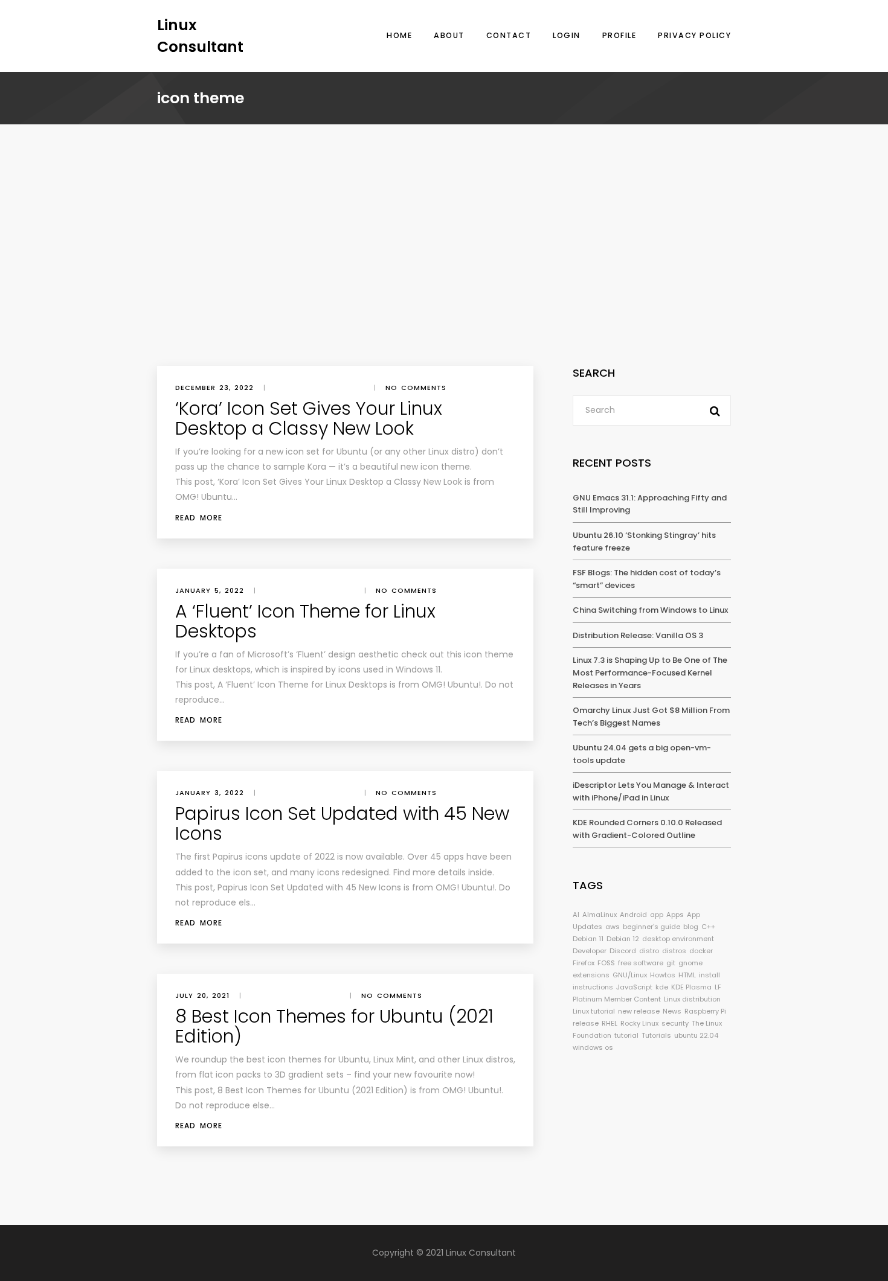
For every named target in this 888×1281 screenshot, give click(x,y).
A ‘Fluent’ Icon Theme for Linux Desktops (305, 621)
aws (612, 926)
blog (690, 926)
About (449, 35)
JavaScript (634, 987)
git (670, 963)
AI (576, 914)
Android (633, 914)
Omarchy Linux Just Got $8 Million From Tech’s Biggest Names (651, 716)
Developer (589, 951)
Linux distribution (692, 999)
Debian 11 (588, 939)
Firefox (583, 963)
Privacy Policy (694, 35)
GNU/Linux (630, 975)
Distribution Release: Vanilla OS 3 (638, 635)
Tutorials (656, 1035)
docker (701, 951)
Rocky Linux (639, 1023)
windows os (593, 1047)
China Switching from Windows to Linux (650, 610)
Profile (619, 35)
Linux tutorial (594, 1011)
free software (640, 963)
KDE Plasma (691, 987)
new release (639, 1011)
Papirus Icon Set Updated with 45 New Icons (342, 823)
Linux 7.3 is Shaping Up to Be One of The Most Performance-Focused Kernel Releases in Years (650, 672)
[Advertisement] (444, 275)
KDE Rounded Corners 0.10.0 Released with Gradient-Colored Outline (647, 829)
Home (399, 35)
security (675, 1023)
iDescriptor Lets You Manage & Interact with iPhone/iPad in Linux (651, 791)
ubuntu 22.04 (696, 1035)
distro (649, 951)
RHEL (609, 1023)
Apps (675, 914)
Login (567, 35)
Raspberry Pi (705, 1011)
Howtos (662, 975)
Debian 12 (622, 939)
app (656, 914)
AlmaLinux (599, 914)
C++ (708, 926)
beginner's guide (651, 926)
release (586, 1023)
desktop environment (678, 939)
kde (661, 987)
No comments (415, 387)
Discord (623, 951)
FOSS (606, 963)
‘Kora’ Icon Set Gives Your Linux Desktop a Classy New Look (308, 418)
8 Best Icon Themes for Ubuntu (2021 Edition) (334, 1026)
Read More (198, 518)
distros (674, 951)
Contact (509, 35)
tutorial (626, 1035)
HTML (687, 975)
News (672, 1011)
